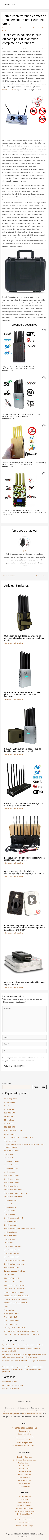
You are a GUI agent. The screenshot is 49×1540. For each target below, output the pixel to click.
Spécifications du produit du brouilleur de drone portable (22, 1345)
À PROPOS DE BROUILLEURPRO (24, 1428)
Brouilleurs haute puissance (25, 1511)
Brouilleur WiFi (24, 1466)
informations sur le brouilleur (31, 28)
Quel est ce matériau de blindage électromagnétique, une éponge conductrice (24, 872)
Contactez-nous (24, 1431)
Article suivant (42, 576)
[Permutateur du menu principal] (44, 5)
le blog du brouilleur (24, 1505)
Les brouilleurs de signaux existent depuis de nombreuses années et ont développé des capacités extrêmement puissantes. (23, 1369)
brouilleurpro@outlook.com (32, 1414)
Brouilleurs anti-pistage (24, 1526)
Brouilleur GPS (24, 1469)
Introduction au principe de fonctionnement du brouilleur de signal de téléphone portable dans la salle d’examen (24, 927)
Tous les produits (24, 1496)
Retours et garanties (24, 1443)
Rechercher (6, 1083)
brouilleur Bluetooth (25, 1472)
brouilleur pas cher (24, 1474)
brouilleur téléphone (24, 1457)
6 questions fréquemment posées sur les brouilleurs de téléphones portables (22, 750)
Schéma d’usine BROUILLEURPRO (24, 1446)
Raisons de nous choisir (24, 1440)
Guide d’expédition (24, 1434)
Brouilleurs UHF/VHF (24, 1514)
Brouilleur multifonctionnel (24, 1520)
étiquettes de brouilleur (24, 1508)
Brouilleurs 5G (24, 1483)
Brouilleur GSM (24, 1486)
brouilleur (24, 1499)
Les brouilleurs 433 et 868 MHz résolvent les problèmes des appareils (24, 859)
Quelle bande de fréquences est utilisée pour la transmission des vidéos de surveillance (22, 694)
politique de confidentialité (24, 1437)
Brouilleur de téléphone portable (24, 1460)
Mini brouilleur (24, 1477)
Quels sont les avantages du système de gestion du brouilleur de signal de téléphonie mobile (24, 638)
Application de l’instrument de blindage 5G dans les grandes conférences (23, 804)
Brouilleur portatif (24, 1480)
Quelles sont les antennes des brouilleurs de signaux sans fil (24, 983)
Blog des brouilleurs (9, 1382)
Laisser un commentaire (11, 28)
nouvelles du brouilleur (10, 1389)
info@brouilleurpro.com (11, 1414)
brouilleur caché (24, 1523)
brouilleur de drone (9, 90)
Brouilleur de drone (24, 1463)
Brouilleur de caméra (24, 1517)
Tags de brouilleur (24, 1502)
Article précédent (8, 576)
